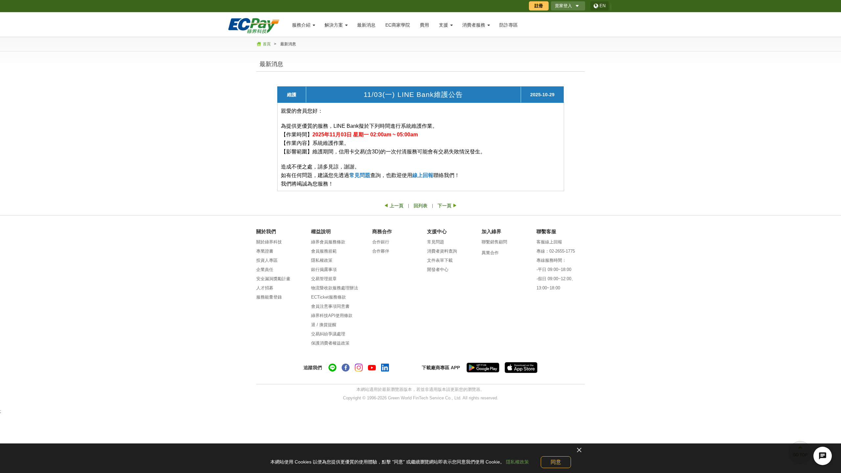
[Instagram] (359, 368)
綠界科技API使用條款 (331, 315)
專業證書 (264, 251)
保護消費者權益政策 (330, 343)
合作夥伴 (380, 251)
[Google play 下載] (482, 367)
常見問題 (359, 175)
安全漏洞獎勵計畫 (273, 278)
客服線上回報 (549, 241)
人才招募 (264, 287)
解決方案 (334, 25)
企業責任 (264, 269)
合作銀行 (380, 241)
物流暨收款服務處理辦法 (334, 287)
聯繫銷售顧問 (494, 241)
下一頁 (444, 205)
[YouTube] (372, 368)
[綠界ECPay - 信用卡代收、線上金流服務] (253, 25)
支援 (443, 25)
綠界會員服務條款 (328, 241)
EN (602, 5)
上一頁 (396, 205)
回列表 (420, 205)
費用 (424, 25)
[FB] (346, 368)
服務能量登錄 (269, 297)
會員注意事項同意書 (330, 306)
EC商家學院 (397, 25)
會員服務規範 (324, 251)
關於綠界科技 (269, 241)
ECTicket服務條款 (328, 297)
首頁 (267, 44)
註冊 (538, 5)
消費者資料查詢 (442, 251)
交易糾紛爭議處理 (328, 333)
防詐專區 (508, 25)
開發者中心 (437, 269)
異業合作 (490, 252)
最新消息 (366, 25)
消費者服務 (473, 25)
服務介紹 (301, 25)
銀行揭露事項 (324, 269)
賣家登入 (563, 5)
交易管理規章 (324, 278)
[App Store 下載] (521, 367)
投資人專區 (267, 260)
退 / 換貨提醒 (323, 324)
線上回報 (422, 175)
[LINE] (332, 368)
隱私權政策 (321, 260)
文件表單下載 (440, 260)
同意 (556, 462)
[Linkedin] (385, 368)
